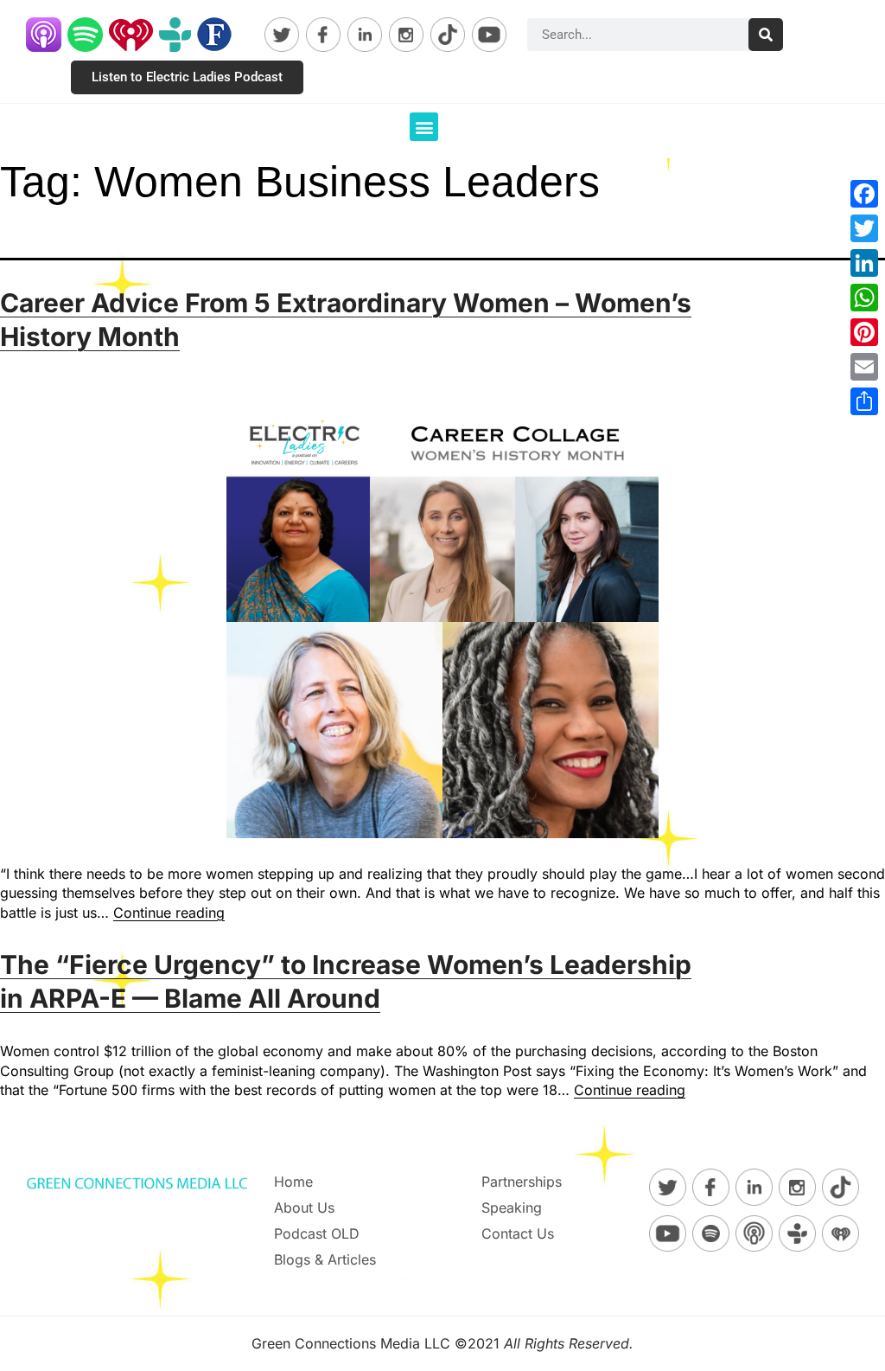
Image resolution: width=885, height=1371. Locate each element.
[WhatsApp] (864, 297)
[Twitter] (864, 228)
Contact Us (517, 1233)
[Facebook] (864, 193)
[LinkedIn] (864, 263)
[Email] (864, 366)
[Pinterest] (864, 332)
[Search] (765, 34)
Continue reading (169, 912)
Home (293, 1181)
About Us (304, 1207)
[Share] (864, 401)
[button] (424, 126)
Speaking (511, 1207)
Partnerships (521, 1181)
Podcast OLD (317, 1233)
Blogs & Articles (325, 1259)
